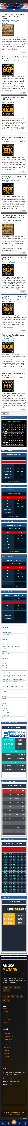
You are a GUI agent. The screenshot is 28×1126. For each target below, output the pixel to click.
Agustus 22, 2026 (15, 219)
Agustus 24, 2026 (15, 20)
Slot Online (4, 648)
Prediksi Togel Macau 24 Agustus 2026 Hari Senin (13, 98)
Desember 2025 (5, 712)
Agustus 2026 (5, 693)
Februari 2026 (5, 708)
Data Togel (4, 639)
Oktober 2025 (5, 717)
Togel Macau (6, 102)
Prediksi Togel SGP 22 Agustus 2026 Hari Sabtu (14, 258)
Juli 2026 (4, 696)
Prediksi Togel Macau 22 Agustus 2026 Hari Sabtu (13, 336)
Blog (5, 1017)
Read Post (23, 52)
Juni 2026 (4, 698)
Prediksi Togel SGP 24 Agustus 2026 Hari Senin (14, 58)
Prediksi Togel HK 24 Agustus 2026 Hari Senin (13, 138)
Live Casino (7, 1047)
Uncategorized (5, 667)
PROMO (2, 1124)
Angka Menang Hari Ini (7, 632)
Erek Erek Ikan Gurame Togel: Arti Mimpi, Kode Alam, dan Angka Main (13, 216)
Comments (5, 23)
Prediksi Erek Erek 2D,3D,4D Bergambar (12, 21)
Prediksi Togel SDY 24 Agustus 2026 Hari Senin (14, 177)
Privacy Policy (7, 1019)
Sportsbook (7, 1056)
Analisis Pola (5, 629)
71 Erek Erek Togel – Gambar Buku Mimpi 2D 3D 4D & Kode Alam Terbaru (13, 16)
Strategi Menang (5, 653)
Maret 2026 (4, 705)
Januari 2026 (5, 710)
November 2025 (5, 715)
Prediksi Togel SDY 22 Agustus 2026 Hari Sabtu (14, 297)
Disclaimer (6, 1022)
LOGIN (8, 1124)
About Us (6, 1011)
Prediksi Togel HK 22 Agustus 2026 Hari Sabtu (13, 374)
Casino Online (5, 637)
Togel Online (4, 660)
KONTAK (25, 1124)
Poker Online (5, 644)
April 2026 (4, 703)
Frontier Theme (23, 1118)
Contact (6, 1014)
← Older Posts (4, 413)
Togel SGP (5, 62)
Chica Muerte (6, 20)
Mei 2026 (4, 701)
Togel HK (23, 141)
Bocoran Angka (5, 634)
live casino (4, 641)
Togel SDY (5, 181)
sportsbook (4, 651)
